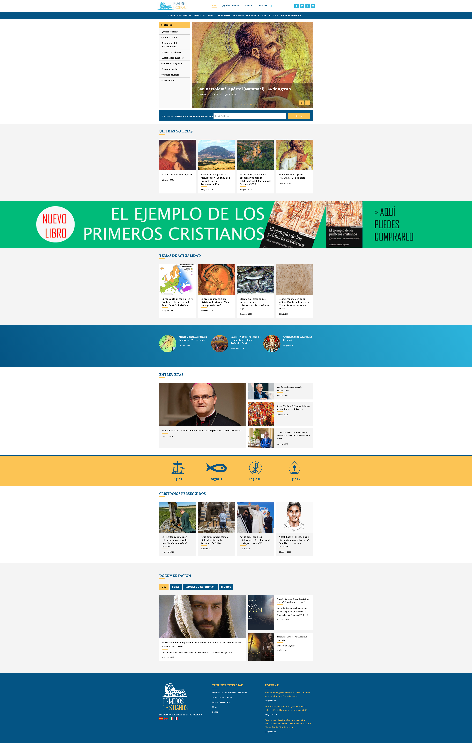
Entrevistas (184, 15)
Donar (215, 711)
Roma (211, 15)
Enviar (299, 116)
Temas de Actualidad (222, 697)
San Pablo (238, 15)
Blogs (214, 706)
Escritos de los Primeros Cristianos (229, 692)
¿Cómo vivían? (169, 37)
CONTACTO (262, 5)
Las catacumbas (170, 69)
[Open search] (271, 6)
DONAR (248, 5)
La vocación (168, 80)
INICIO (214, 5)
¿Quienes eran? (170, 31)
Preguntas (199, 15)
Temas (171, 15)
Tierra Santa (223, 15)
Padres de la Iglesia (172, 63)
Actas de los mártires (173, 57)
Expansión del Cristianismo (169, 44)
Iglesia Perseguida (291, 15)
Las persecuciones (171, 52)
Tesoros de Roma (170, 74)
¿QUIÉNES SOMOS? (231, 5)
